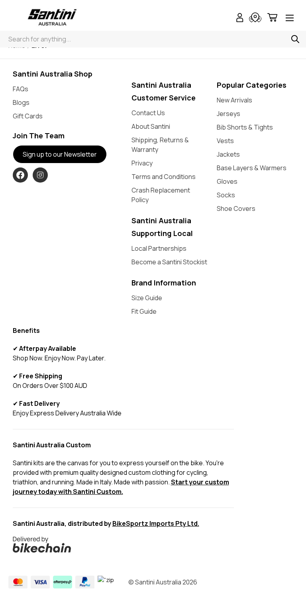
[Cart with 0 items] (272, 18)
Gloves (227, 181)
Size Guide (146, 297)
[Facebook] (20, 175)
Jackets (228, 154)
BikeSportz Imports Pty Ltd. (155, 523)
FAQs (20, 89)
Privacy (142, 163)
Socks (226, 195)
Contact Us (148, 112)
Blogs (21, 102)
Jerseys (228, 113)
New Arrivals (234, 100)
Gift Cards (28, 116)
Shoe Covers (236, 208)
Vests (225, 140)
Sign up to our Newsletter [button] (60, 154)
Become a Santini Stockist (169, 262)
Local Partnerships (158, 248)
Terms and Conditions (163, 176)
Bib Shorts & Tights (245, 127)
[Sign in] (239, 18)
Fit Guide (144, 311)
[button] (123, 545)
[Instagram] (40, 175)
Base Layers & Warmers (251, 167)
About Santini (150, 126)
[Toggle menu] (290, 19)
